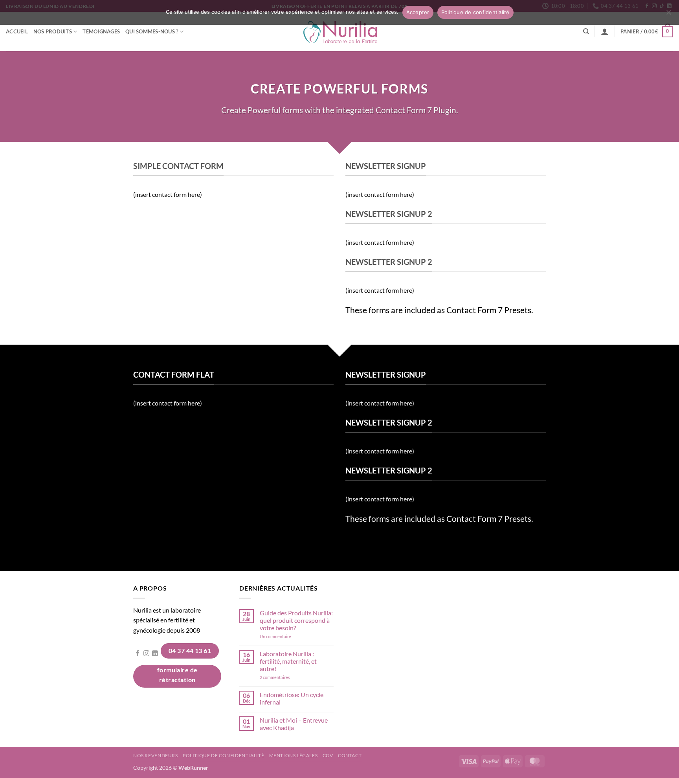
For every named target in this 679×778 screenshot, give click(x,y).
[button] (605, 31)
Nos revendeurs (155, 755)
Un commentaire (286, 636)
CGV (328, 755)
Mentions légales (293, 755)
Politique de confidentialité (223, 755)
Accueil (17, 31)
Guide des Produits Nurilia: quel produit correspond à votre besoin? (296, 620)
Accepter (417, 12)
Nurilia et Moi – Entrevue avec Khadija (294, 723)
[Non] (668, 14)
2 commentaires (286, 677)
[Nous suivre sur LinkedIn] (155, 654)
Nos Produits (52, 31)
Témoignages (101, 31)
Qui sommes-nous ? (151, 31)
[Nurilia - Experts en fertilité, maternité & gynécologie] (340, 31)
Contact (350, 755)
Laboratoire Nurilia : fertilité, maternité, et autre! (288, 661)
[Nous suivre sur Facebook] (138, 654)
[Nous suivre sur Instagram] (146, 654)
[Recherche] (586, 31)
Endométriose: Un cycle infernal (291, 698)
